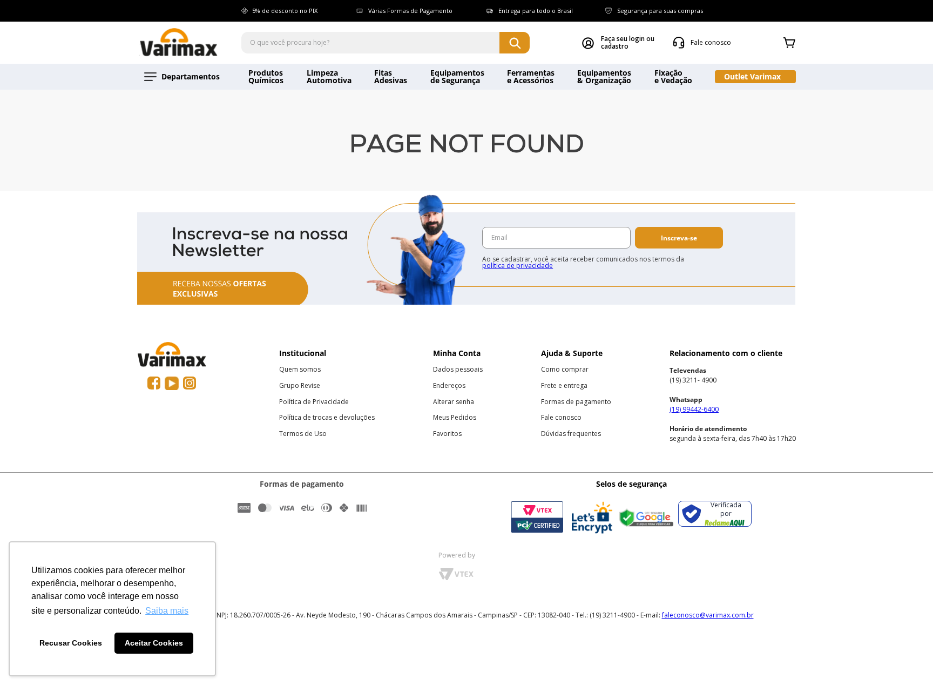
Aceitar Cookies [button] (154, 643)
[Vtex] (456, 577)
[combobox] (385, 42)
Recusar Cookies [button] (70, 643)
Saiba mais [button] (166, 610)
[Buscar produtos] (514, 42)
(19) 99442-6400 (694, 409)
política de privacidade (517, 265)
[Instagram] (189, 383)
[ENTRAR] (618, 42)
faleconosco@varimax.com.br (708, 615)
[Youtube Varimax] (172, 383)
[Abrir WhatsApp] (906, 657)
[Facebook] (153, 383)
